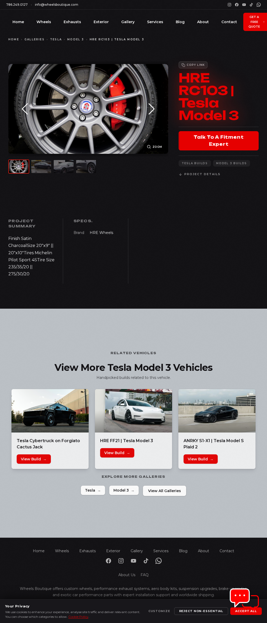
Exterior (101, 22)
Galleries (35, 39)
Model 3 (75, 39)
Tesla (56, 39)
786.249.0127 (17, 5)
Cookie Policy (78, 617)
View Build (34, 459)
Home (18, 22)
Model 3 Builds (231, 163)
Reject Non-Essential (201, 611)
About (203, 22)
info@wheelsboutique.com (56, 5)
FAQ (145, 575)
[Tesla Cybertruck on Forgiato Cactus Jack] (50, 411)
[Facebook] (237, 5)
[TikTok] (251, 5)
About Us (126, 575)
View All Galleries (164, 490)
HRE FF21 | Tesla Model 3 (126, 440)
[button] (24, 109)
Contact (229, 22)
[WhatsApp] (259, 5)
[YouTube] (244, 5)
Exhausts (72, 22)
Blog (180, 22)
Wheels (44, 22)
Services (155, 22)
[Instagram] (229, 5)
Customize (159, 611)
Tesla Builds (195, 163)
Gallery (128, 22)
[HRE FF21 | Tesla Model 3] (133, 411)
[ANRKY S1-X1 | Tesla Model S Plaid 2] (217, 411)
